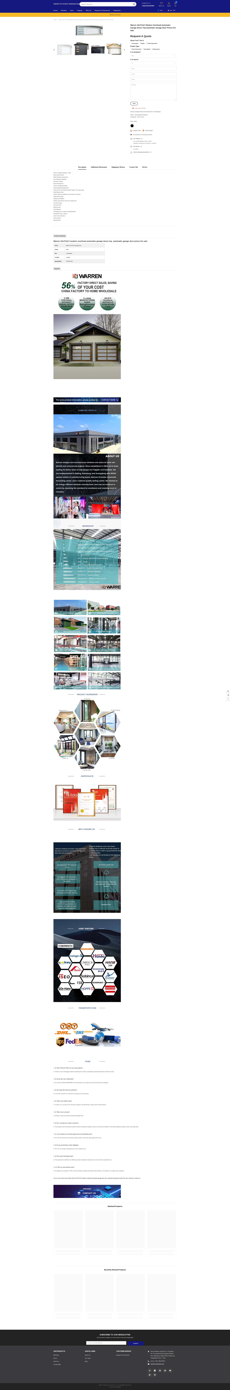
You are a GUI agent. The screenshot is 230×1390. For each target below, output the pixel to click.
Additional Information (99, 167)
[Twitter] (150, 1375)
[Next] (124, 50)
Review (144, 167)
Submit (135, 1343)
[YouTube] (170, 1370)
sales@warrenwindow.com (157, 1364)
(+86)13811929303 (148, 6)
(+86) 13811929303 (160, 1361)
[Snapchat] (165, 1370)
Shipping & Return (118, 167)
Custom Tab (133, 167)
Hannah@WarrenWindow (141, 115)
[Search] (108, 4)
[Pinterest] (160, 1370)
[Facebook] (150, 1370)
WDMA (119, 1387)
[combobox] (106, 4)
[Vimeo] (155, 1375)
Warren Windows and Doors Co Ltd (109, 1385)
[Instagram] (155, 1370)
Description (82, 167)
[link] (68, 1251)
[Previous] (54, 50)
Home (55, 19)
